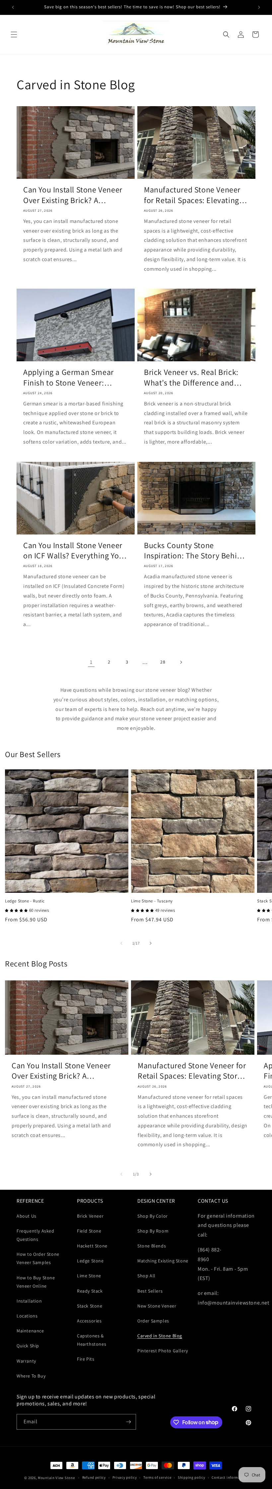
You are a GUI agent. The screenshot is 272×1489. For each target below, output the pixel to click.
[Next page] (180, 662)
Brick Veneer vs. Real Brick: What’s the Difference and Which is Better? (191, 377)
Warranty (26, 1361)
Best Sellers (150, 1291)
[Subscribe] (128, 1422)
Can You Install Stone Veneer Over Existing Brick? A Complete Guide (72, 194)
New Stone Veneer (156, 1306)
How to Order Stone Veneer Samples (38, 1258)
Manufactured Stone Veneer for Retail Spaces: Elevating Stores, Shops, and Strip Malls (195, 194)
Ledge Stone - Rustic (25, 901)
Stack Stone (89, 1306)
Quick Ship (28, 1346)
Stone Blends (151, 1246)
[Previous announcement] (13, 7)
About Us (26, 1216)
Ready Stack (90, 1291)
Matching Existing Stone (162, 1261)
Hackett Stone (92, 1246)
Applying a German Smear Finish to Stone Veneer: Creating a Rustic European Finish (70, 377)
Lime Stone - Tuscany (152, 901)
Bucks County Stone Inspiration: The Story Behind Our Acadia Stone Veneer (195, 550)
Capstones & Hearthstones (91, 1340)
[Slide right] (150, 943)
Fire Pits (85, 1359)
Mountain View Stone (56, 1477)
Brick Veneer (90, 1216)
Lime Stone (89, 1276)
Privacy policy (124, 1477)
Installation (29, 1301)
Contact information (229, 1477)
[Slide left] (121, 943)
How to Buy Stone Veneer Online (36, 1282)
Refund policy (94, 1477)
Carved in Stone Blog (159, 1336)
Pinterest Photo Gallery (162, 1351)
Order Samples (153, 1321)
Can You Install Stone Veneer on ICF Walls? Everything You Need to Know (73, 550)
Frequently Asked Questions (35, 1235)
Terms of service (157, 1477)
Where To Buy (31, 1376)
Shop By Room (153, 1231)
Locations (27, 1316)
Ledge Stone (90, 1261)
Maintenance (30, 1331)
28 (162, 662)
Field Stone (89, 1231)
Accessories (89, 1321)
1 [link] (91, 662)
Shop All (146, 1276)
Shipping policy (191, 1477)
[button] (14, 34)
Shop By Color (152, 1216)
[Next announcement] (259, 7)
